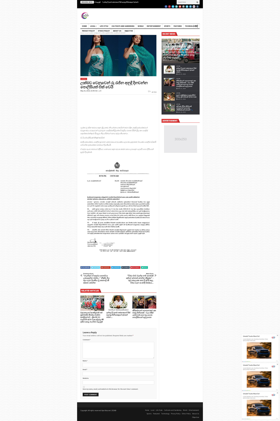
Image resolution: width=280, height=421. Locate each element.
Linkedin (117, 267)
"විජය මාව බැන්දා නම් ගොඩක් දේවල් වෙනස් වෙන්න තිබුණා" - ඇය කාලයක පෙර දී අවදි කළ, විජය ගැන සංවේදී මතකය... (139, 278)
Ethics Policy (104, 31)
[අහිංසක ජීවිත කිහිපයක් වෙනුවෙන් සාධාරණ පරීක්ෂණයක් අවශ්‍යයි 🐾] (169, 108)
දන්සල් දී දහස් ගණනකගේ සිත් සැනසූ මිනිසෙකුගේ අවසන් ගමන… (104, 2)
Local (92, 26)
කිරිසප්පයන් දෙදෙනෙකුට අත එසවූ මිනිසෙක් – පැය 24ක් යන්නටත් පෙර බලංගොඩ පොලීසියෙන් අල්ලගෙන (144, 313)
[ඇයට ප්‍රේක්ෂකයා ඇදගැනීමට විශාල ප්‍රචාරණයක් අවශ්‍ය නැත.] (169, 96)
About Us (117, 31)
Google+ (106, 267)
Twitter (96, 267)
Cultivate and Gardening (123, 26)
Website (86, 378)
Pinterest (136, 267)
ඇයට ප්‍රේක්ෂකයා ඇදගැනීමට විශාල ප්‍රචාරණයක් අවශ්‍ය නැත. (186, 96)
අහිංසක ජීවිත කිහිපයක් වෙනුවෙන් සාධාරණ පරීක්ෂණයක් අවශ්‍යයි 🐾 (184, 108)
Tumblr (126, 267)
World (141, 26)
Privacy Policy (88, 31)
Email (85, 369)
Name (85, 361)
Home (84, 26)
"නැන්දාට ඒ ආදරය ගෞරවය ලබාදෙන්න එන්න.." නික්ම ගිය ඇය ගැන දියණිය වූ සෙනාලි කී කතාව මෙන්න (96, 278)
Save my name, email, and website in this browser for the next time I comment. (110, 389)
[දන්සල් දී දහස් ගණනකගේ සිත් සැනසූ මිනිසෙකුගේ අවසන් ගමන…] (118, 303)
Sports (167, 26)
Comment (87, 340)
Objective (129, 31)
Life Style (104, 26)
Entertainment (154, 26)
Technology (190, 26)
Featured (178, 26)
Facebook (86, 267)
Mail (145, 267)
